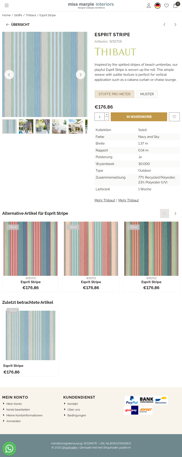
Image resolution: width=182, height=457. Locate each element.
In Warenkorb (139, 117)
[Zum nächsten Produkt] (175, 24)
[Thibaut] (115, 54)
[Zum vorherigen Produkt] (164, 24)
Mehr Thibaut (105, 200)
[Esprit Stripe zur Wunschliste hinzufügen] (174, 116)
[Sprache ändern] (157, 5)
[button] (6, 5)
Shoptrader (70, 447)
